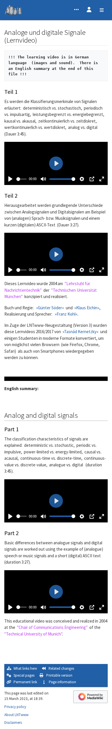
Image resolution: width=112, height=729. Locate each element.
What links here (25, 668)
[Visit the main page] (13, 10)
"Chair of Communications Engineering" (52, 627)
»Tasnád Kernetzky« (81, 331)
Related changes (61, 668)
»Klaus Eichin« (86, 307)
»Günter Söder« (50, 307)
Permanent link (25, 682)
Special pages (23, 675)
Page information (62, 682)
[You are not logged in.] (89, 10)
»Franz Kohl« (66, 314)
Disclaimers (13, 722)
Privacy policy (15, 706)
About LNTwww (16, 714)
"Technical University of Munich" (33, 634)
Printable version (59, 675)
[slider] (21, 179)
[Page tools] (76, 10)
